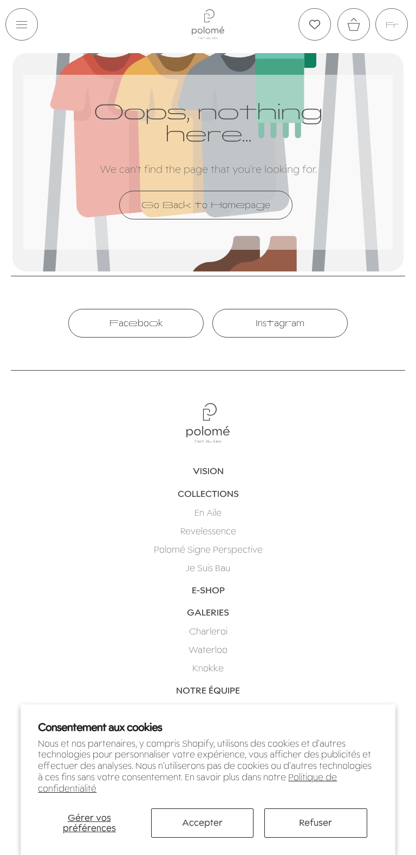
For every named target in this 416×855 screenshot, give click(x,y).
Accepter (202, 822)
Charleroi (208, 631)
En (391, 25)
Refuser (315, 822)
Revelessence (208, 531)
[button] (21, 24)
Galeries (208, 612)
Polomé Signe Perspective (208, 549)
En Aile (208, 513)
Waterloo (207, 650)
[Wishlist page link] (314, 24)
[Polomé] (208, 24)
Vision (208, 471)
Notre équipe (208, 690)
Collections (208, 494)
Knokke (208, 668)
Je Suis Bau (208, 568)
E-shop (208, 590)
